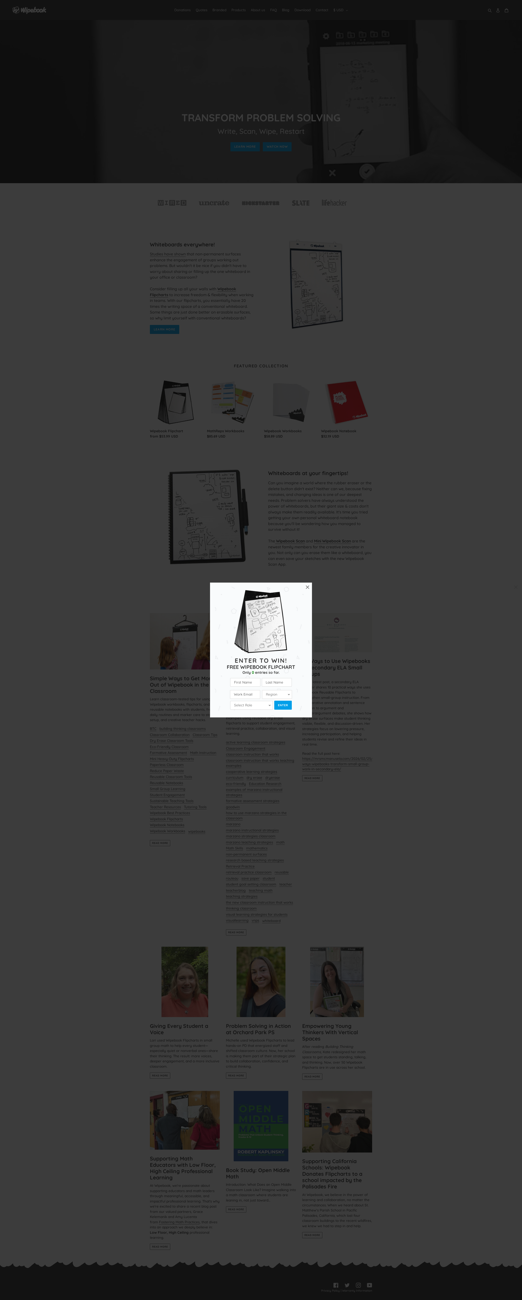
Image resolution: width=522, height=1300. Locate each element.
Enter (283, 705)
